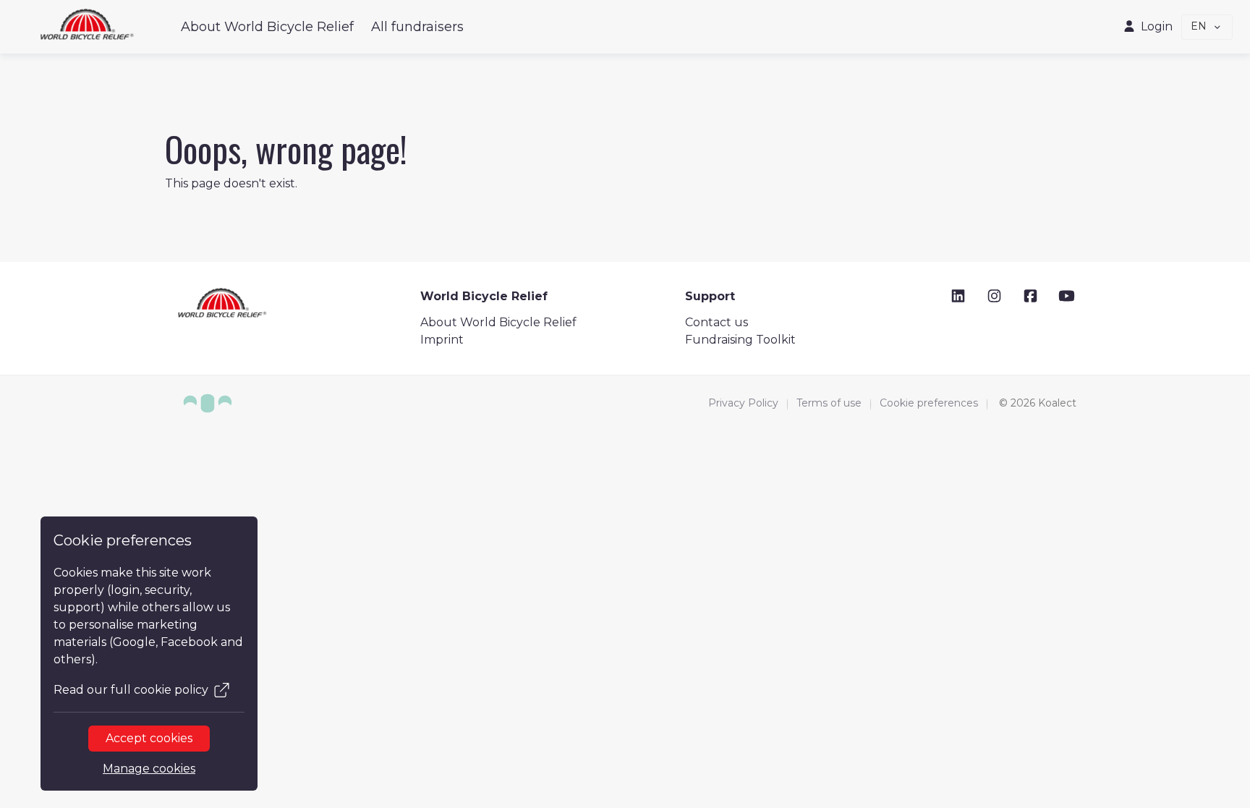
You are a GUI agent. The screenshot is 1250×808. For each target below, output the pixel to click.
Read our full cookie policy (131, 690)
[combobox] (1207, 27)
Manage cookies (149, 768)
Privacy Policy (743, 402)
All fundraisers (417, 27)
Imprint (442, 339)
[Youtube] (1067, 296)
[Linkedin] (958, 296)
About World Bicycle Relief (267, 27)
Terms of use (829, 402)
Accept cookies (149, 738)
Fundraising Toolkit (740, 339)
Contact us (716, 322)
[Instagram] (994, 296)
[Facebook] (1030, 296)
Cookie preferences (929, 402)
